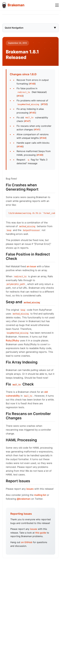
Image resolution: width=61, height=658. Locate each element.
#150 (44, 104)
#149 (40, 154)
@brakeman (23, 498)
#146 (20, 146)
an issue (31, 266)
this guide (40, 532)
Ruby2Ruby (12, 340)
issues (30, 488)
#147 (27, 121)
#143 (20, 95)
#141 (37, 129)
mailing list (40, 495)
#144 (43, 137)
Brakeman (16, 5)
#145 (32, 112)
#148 (32, 83)
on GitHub (26, 542)
